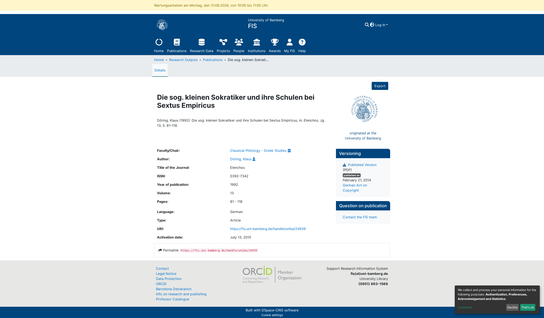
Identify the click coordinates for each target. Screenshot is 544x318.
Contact (162, 268)
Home (159, 51)
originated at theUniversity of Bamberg (363, 135)
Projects (223, 51)
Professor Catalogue (172, 299)
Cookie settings (272, 315)
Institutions (256, 51)
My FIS (289, 51)
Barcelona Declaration (173, 289)
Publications (177, 51)
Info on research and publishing (181, 294)
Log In (380, 25)
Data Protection (168, 279)
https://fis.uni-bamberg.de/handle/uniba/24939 (268, 229)
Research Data (201, 51)
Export (379, 86)
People (238, 51)
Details (160, 70)
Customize (465, 307)
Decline (512, 307)
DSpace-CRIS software (280, 310)
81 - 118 (236, 201)
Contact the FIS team (360, 217)
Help (302, 51)
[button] (372, 24)
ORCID (161, 284)
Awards (275, 51)
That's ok (527, 307)
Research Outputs (183, 60)
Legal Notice (166, 273)
